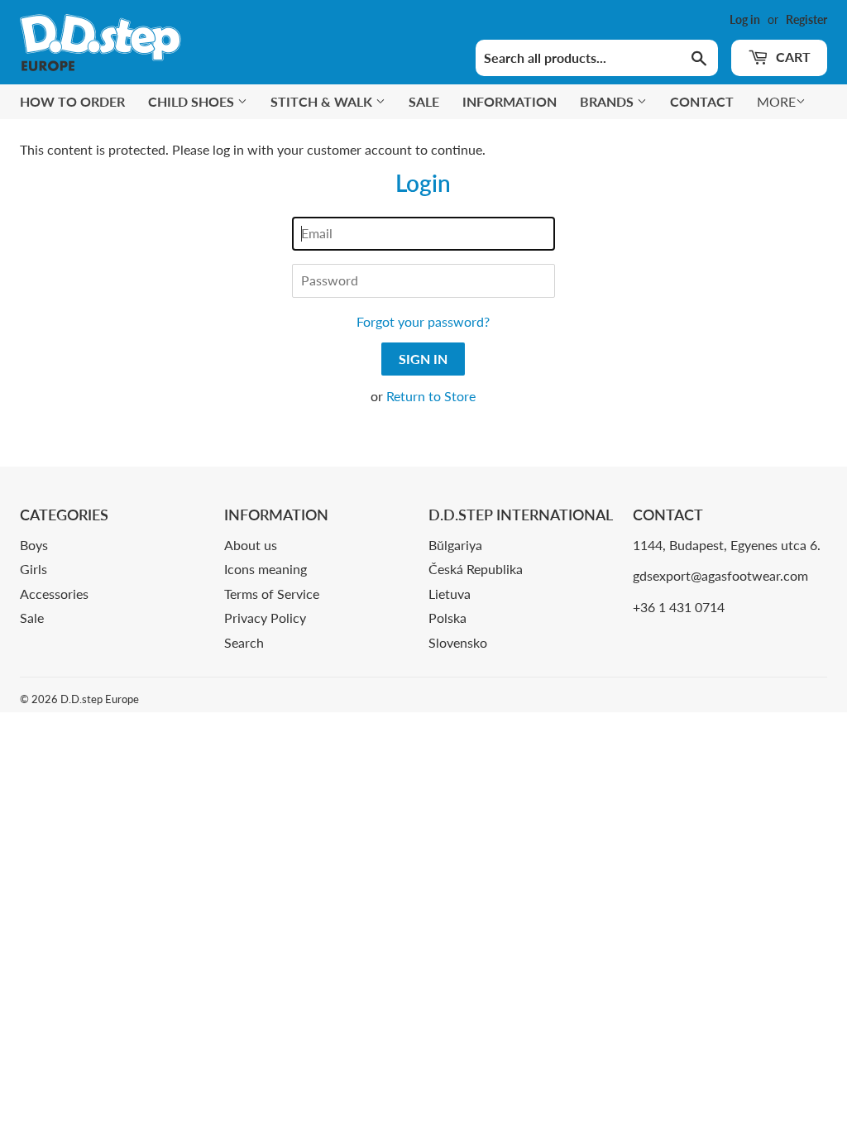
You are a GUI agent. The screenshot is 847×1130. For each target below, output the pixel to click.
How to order (72, 101)
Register (806, 19)
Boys (34, 545)
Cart (792, 57)
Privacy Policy (265, 617)
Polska (447, 617)
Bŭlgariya (455, 545)
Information (509, 101)
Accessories (54, 593)
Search (244, 642)
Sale (424, 101)
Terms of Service (271, 593)
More (776, 101)
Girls (33, 569)
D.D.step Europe (99, 699)
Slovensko (457, 642)
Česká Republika (475, 569)
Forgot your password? (423, 321)
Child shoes (192, 101)
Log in (745, 19)
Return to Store (431, 396)
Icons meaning (265, 569)
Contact (702, 101)
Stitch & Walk (323, 101)
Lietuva (449, 593)
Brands (608, 101)
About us (250, 545)
